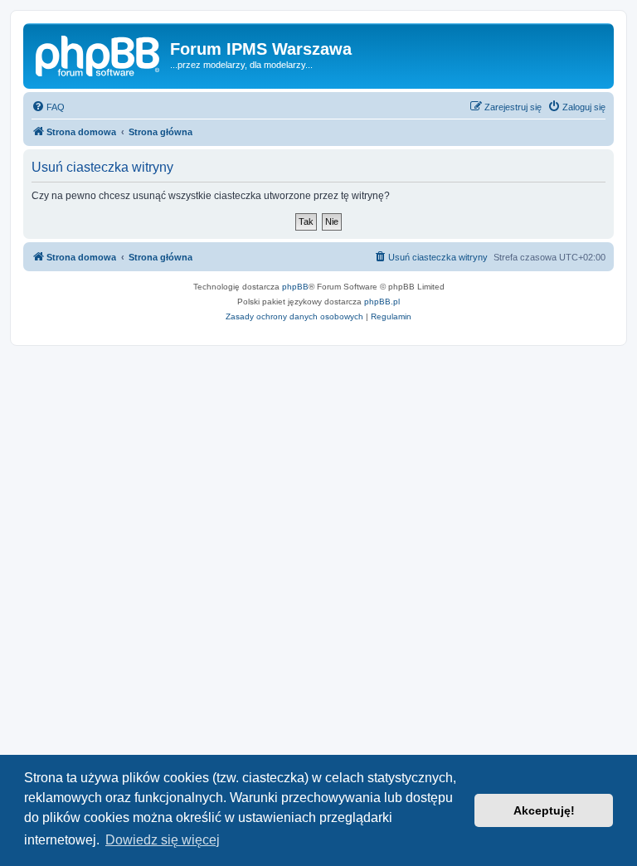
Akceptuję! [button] (544, 810)
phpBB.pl (382, 301)
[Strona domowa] (98, 53)
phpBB (295, 286)
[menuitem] (48, 107)
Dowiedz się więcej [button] (162, 840)
